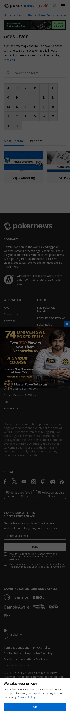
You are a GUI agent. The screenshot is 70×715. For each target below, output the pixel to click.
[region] (35, 696)
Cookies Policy (26, 697)
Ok (35, 707)
